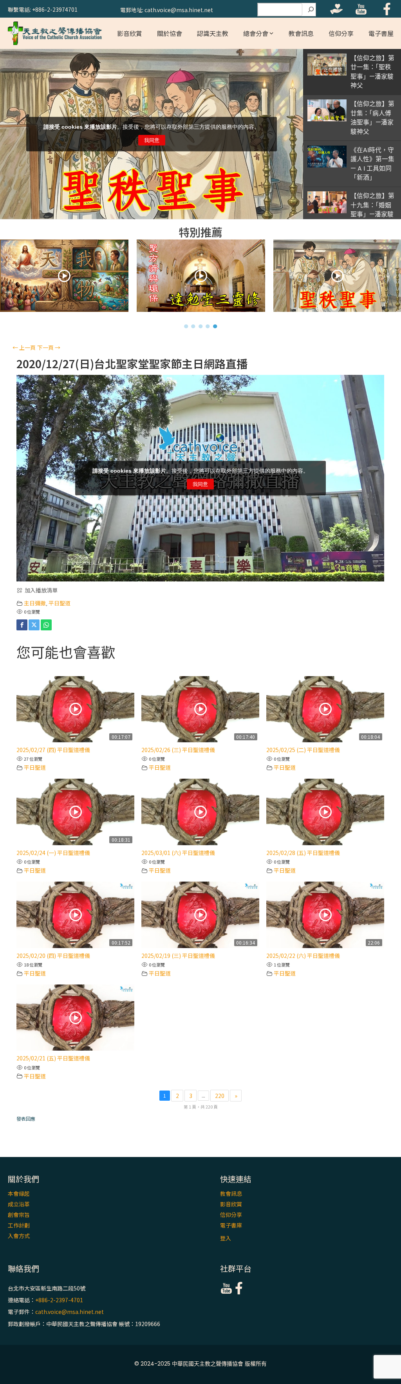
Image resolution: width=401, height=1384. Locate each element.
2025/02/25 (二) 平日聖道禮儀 (303, 750)
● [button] (186, 326)
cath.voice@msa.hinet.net (69, 1312)
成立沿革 (19, 1204)
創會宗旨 (19, 1214)
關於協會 (169, 33)
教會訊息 (301, 33)
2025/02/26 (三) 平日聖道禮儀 (178, 750)
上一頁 (24, 347)
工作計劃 (19, 1225)
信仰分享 (341, 33)
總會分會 (255, 33)
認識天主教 (212, 33)
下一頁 (48, 347)
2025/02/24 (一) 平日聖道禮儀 (53, 853)
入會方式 (19, 1236)
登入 (225, 1238)
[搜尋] (311, 9)
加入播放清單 (41, 590)
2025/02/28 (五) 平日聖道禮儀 (303, 853)
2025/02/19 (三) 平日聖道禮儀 (178, 955)
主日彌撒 (35, 603)
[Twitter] (34, 624)
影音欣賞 (129, 33)
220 (219, 1096)
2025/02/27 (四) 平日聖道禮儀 (53, 750)
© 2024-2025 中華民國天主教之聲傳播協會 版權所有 (200, 1364)
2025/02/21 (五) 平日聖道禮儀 (53, 1058)
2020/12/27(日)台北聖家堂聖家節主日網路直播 (131, 363)
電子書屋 (381, 33)
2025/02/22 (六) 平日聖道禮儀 (303, 955)
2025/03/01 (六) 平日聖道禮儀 (178, 853)
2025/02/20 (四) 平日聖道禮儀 (53, 955)
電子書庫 (231, 1225)
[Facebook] (21, 624)
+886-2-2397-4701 (59, 1300)
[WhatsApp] (46, 624)
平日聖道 (59, 603)
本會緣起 (19, 1193)
